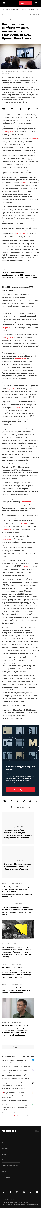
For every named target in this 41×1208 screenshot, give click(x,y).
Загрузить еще (18, 1047)
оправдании (7, 529)
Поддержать (25, 3)
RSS (5, 1154)
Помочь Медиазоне (20, 790)
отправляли (7, 328)
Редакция (5, 1148)
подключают (20, 359)
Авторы (4, 1142)
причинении (23, 524)
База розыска (6, 1182)
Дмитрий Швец (6, 19)
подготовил (7, 539)
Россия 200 (6, 1177)
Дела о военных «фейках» (10, 9)
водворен (16, 408)
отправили (21, 234)
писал (17, 463)
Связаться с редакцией (21, 807)
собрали (10, 388)
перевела (9, 337)
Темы (3, 1137)
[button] (36, 3)
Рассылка (5, 1160)
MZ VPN (4, 1171)
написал (25, 183)
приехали (34, 139)
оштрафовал (7, 132)
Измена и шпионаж (27, 9)
